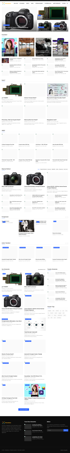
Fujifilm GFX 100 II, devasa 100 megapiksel (60, 202)
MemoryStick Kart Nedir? (31, 119)
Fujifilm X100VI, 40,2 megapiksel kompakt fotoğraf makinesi (38, 196)
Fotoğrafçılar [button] (48, 3)
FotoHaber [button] (21, 3)
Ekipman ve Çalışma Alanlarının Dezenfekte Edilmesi (15, 72)
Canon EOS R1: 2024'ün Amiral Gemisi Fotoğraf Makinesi (57, 187)
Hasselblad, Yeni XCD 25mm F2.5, (16, 195)
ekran (55, 315)
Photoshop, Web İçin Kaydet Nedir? (11, 119)
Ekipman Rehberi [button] (38, 3)
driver (49, 315)
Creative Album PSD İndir (24, 144)
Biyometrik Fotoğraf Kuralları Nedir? (56, 97)
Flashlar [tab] (57, 169)
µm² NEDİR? (41, 17)
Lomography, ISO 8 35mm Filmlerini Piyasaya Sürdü (60, 65)
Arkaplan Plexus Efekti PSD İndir (25, 159)
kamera (57, 310)
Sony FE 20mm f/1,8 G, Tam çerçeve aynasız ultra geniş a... (61, 72)
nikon (65, 315)
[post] (19, 19)
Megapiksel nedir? (52, 119)
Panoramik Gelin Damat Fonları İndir (60, 159)
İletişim (64, 3)
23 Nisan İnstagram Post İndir (8, 144)
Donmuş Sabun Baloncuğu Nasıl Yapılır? (38, 72)
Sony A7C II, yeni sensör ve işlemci (38, 207)
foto (53, 310)
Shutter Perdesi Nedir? (30, 97)
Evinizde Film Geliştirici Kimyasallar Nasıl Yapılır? (39, 65)
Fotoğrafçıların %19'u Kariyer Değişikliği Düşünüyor (60, 59)
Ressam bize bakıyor (57, 233)
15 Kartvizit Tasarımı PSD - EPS (8, 159)
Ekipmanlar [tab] (61, 169)
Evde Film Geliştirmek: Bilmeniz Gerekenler (15, 65)
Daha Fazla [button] (65, 169)
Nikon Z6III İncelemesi (42, 28)
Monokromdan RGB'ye (40, 259)
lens (66, 310)
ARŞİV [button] (32, 3)
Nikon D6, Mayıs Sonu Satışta (37, 58)
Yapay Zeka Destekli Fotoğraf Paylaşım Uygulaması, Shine (60, 53)
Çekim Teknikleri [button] (56, 3)
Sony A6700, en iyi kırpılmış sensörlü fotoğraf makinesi (60, 208)
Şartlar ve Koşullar (64, 450)
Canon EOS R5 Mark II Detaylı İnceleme (60, 28)
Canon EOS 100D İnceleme (60, 272)
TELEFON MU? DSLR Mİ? (30, 332)
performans (60, 315)
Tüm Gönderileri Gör (41, 269)
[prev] (4, 19)
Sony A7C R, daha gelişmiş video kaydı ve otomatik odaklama (16, 208)
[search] (67, 3)
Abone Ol (66, 430)
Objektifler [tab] (53, 169)
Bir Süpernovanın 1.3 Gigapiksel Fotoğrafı (16, 59)
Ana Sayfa (16, 3)
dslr (63, 313)
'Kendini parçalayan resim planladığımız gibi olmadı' (41, 222)
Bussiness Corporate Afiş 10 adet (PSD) (43, 160)
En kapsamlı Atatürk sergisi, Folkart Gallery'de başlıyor (26, 234)
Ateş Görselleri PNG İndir (58, 144)
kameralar (59, 317)
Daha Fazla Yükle (23, 409)
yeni (54, 317)
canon (56, 313)
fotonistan (5, 29)
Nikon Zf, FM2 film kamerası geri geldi (16, 202)
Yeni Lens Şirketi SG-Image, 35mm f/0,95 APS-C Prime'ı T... (43, 52)
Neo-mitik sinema (5, 221)
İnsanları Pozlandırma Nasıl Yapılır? (60, 259)
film (51, 317)
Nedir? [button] (27, 3)
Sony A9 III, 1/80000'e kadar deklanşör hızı (37, 202)
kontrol (52, 313)
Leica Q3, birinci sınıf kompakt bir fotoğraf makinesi (61, 196)
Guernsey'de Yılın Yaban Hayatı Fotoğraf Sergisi (25, 53)
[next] (35, 19)
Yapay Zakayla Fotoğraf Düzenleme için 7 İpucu (8, 53)
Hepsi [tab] (39, 169)
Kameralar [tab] (49, 169)
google (60, 313)
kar (63, 310)
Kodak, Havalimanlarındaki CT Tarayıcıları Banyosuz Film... (61, 286)
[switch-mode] (67, 0)
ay (48, 317)
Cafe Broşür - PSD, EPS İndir (41, 144)
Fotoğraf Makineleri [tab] (43, 169)
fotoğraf (49, 310)
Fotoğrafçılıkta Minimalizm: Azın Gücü (12, 321)
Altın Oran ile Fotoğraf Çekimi (25, 259)
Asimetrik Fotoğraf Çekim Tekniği (9, 259)
